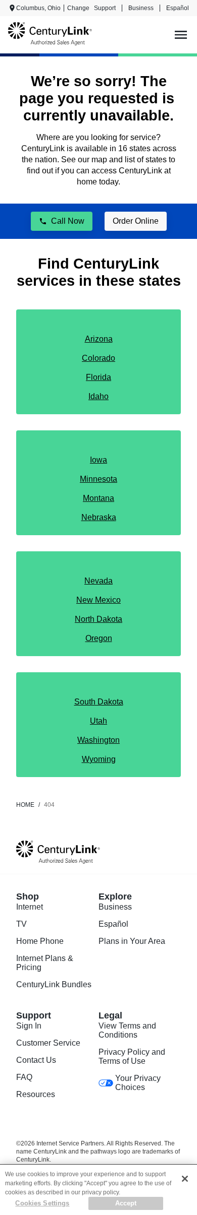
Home (25, 804)
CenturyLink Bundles (53, 984)
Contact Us (36, 1060)
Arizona (99, 339)
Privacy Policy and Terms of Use (131, 1056)
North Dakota (98, 619)
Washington (98, 740)
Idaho (98, 396)
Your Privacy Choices (138, 1083)
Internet (29, 907)
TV (21, 924)
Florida (98, 377)
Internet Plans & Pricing (44, 963)
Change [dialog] (78, 8)
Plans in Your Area (131, 941)
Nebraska (98, 517)
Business (141, 8)
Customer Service (48, 1043)
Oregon (98, 638)
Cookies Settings (42, 1203)
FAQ (24, 1077)
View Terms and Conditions (127, 1030)
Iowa (98, 460)
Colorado (98, 358)
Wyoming (99, 759)
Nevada (98, 581)
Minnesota (98, 479)
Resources (35, 1094)
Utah (98, 721)
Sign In (28, 1025)
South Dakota (98, 701)
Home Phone (40, 941)
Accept (126, 1203)
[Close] (185, 1179)
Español (177, 8)
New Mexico (98, 600)
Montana (98, 498)
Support (105, 8)
